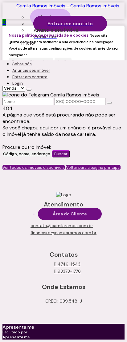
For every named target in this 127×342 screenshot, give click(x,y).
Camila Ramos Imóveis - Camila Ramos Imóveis (67, 5)
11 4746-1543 (67, 264)
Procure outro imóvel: (26, 147)
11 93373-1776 (67, 271)
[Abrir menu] (2, 54)
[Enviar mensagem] (29, 90)
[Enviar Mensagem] (109, 103)
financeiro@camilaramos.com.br (63, 232)
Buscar (61, 154)
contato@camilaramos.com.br (62, 225)
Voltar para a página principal (93, 167)
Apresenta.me (18, 327)
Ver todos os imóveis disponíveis (33, 167)
